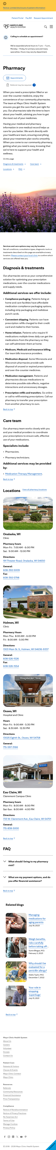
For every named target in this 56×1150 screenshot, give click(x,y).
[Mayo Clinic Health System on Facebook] (4, 1137)
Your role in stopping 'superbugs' (35, 991)
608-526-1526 (11, 658)
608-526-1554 (11, 666)
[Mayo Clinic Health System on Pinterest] (26, 1137)
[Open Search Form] (45, 26)
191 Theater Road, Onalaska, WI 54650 (24, 560)
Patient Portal (17, 18)
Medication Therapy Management (23, 473)
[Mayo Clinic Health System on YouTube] (21, 1137)
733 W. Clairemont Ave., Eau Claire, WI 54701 (27, 818)
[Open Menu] (51, 26)
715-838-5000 (11, 828)
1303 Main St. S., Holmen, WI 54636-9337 (26, 649)
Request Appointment (43, 18)
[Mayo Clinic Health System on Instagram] (9, 1137)
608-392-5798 (11, 577)
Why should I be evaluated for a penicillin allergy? (38, 967)
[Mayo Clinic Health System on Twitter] (17, 1137)
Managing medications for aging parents (37, 918)
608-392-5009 (11, 570)
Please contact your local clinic (24, 255)
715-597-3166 (10, 747)
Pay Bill (29, 18)
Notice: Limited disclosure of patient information (24, 7)
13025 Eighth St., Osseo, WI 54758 (21, 737)
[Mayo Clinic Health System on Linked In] (13, 1137)
